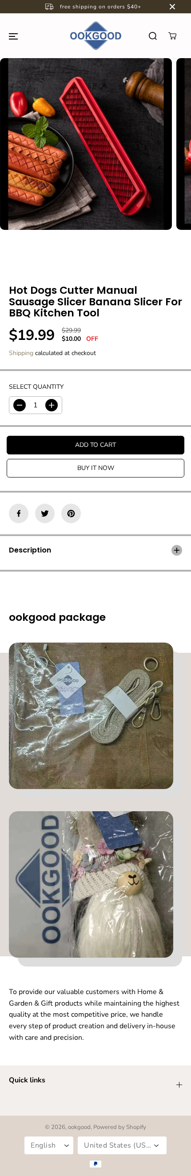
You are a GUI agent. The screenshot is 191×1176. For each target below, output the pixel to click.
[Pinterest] (71, 513)
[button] (13, 36)
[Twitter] (45, 513)
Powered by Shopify (119, 1127)
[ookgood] (95, 35)
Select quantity (36, 387)
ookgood (79, 1127)
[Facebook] (18, 513)
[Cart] (172, 36)
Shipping (21, 353)
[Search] (153, 36)
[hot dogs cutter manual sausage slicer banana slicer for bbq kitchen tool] (86, 144)
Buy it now (95, 468)
